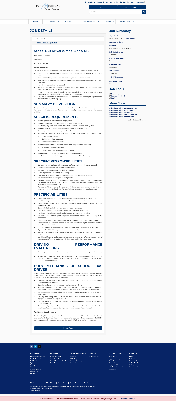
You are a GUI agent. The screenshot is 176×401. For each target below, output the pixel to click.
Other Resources (36, 367)
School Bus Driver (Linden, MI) (121, 110)
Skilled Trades (125, 21)
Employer (68, 21)
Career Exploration (88, 21)
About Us (114, 2)
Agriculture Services (57, 359)
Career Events (102, 2)
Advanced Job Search (37, 357)
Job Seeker (51, 21)
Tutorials (33, 373)
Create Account (130, 7)
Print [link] (113, 98)
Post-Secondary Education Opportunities (114, 363)
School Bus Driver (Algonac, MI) (121, 116)
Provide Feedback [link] (118, 96)
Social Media (133, 361)
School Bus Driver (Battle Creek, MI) (123, 114)
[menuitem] (35, 21)
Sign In (101, 7)
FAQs (131, 357)
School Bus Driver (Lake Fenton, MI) (123, 108)
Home (35, 21)
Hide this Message (128, 399)
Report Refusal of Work (58, 361)
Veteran (108, 21)
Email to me (115, 94)
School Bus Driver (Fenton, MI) (121, 112)
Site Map (33, 383)
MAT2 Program (75, 359)
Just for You (34, 361)
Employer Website (116, 42)
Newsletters (90, 2)
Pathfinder (73, 357)
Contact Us (124, 2)
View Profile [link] (130, 38)
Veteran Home (95, 357)
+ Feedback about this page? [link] (136, 120)
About (47, 43)
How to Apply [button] (68, 328)
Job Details (41, 38)
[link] (48, 6)
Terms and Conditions (136, 367)
